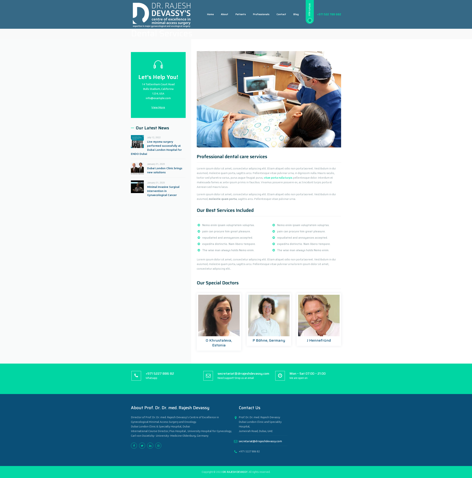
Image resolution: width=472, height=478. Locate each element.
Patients (240, 14)
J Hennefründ (319, 340)
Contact (281, 14)
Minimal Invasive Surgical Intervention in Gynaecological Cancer (163, 191)
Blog (296, 14)
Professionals (261, 14)
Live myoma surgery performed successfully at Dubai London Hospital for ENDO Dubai (156, 147)
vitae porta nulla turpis (278, 177)
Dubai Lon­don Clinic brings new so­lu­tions (164, 170)
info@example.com (158, 98)
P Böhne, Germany (269, 340)
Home (210, 14)
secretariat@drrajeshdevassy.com (260, 441)
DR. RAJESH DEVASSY (235, 471)
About (224, 14)
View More (158, 107)
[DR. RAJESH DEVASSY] (162, 14)
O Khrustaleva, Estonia (219, 342)
